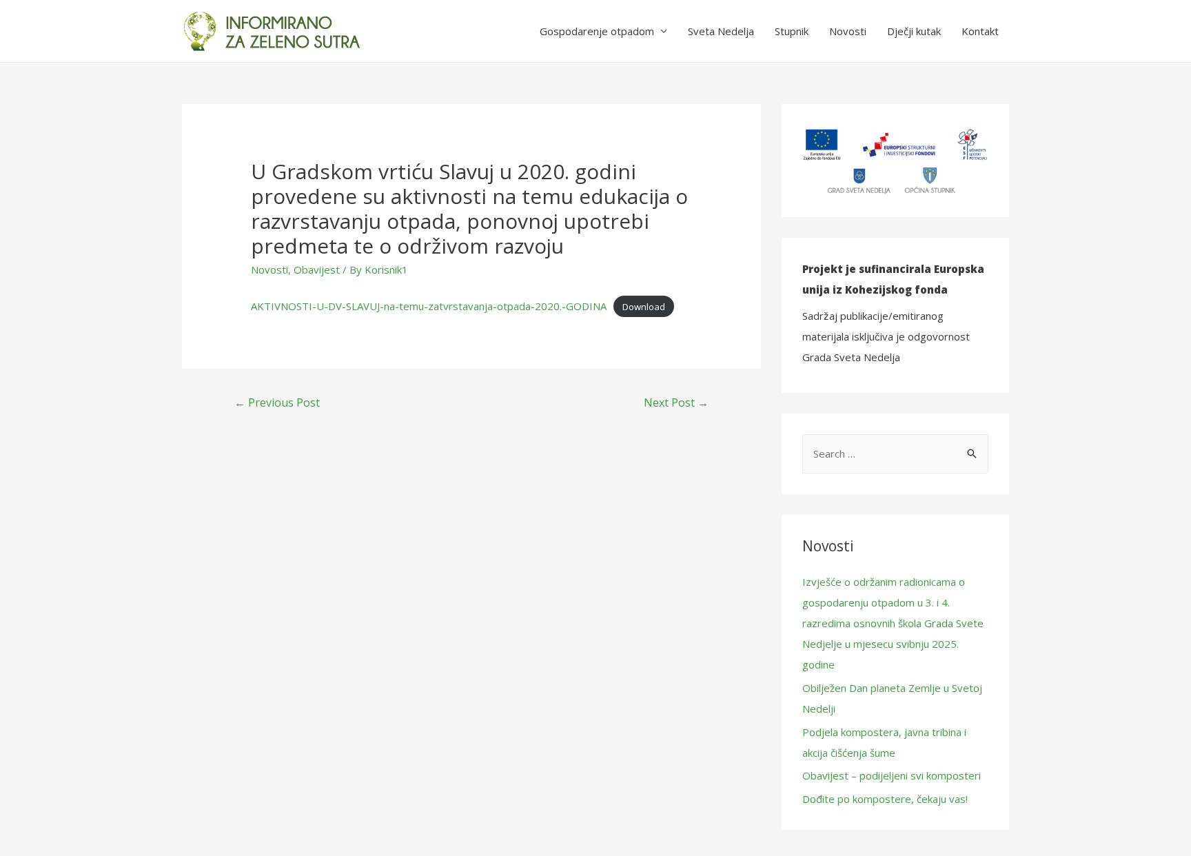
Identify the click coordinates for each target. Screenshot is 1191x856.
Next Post (676, 402)
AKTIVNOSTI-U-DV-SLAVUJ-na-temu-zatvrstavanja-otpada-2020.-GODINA (429, 306)
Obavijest (317, 269)
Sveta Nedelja (721, 31)
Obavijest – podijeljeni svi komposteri (891, 775)
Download (643, 306)
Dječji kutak (914, 31)
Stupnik (791, 31)
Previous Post (277, 402)
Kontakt (980, 31)
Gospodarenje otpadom (597, 31)
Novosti (847, 31)
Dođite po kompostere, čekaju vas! (885, 799)
